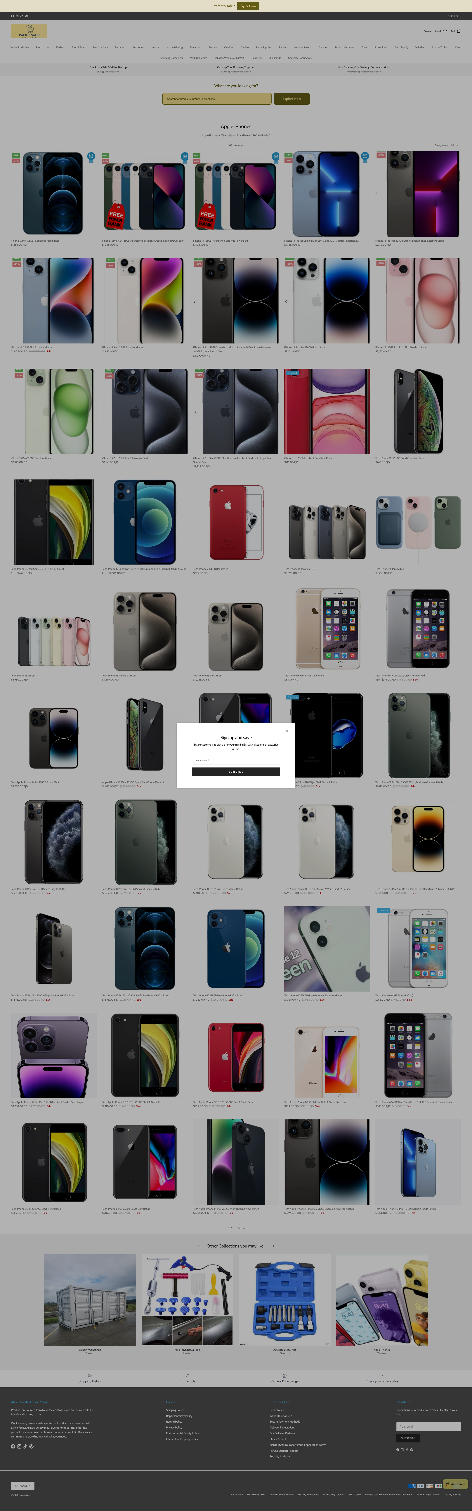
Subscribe (236, 771)
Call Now (251, 6)
